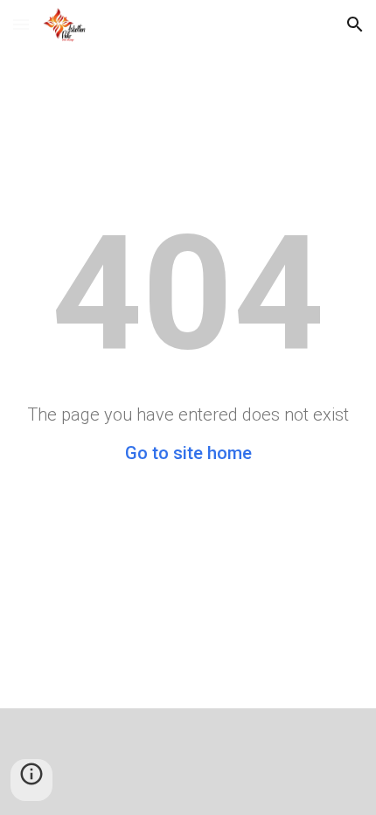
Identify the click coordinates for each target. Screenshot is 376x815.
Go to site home (188, 452)
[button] (21, 24)
